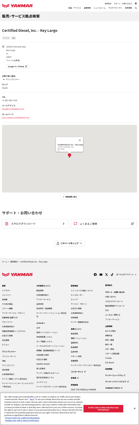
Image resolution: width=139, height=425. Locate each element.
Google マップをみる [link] (16, 66)
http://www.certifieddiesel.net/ (16, 117)
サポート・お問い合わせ (123, 3)
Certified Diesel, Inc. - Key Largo (34, 261)
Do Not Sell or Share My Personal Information (103, 408)
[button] (69, 156)
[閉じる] (80, 140)
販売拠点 (108, 3)
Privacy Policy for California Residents (22, 418)
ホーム (4, 261)
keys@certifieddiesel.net (13, 109)
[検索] (136, 9)
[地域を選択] (136, 3)
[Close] (135, 408)
